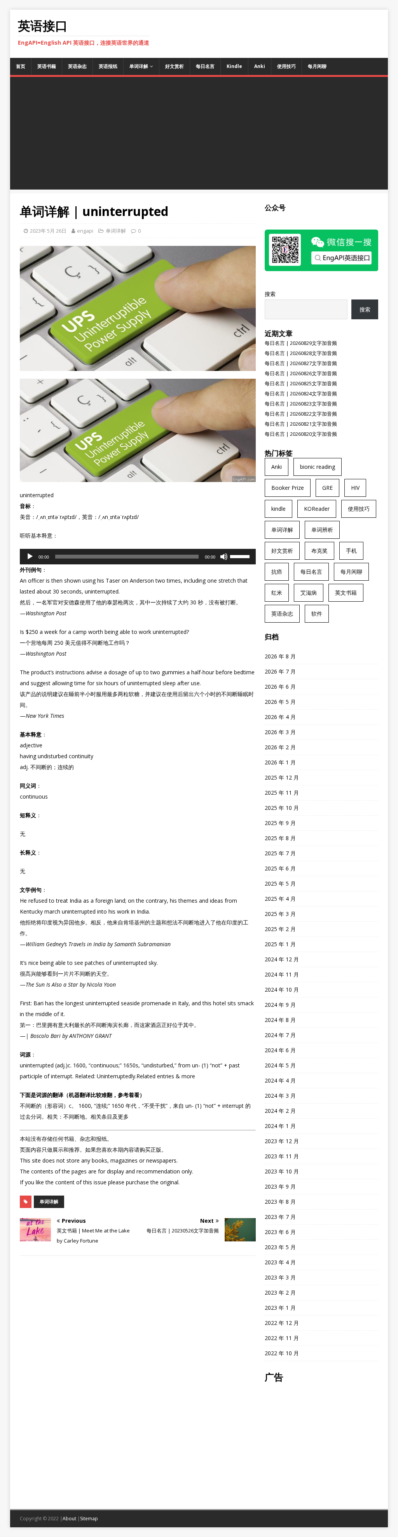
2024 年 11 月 (282, 974)
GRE (327, 487)
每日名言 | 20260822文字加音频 (301, 413)
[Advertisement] (199, 135)
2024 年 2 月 (280, 1110)
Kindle (234, 66)
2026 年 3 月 (280, 732)
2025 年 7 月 (280, 853)
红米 (276, 592)
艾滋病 (308, 592)
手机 (351, 550)
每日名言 (205, 66)
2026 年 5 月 (280, 701)
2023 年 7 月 (280, 1216)
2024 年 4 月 (280, 1080)
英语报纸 (108, 66)
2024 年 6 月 (280, 1050)
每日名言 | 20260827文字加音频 (301, 363)
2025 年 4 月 (280, 898)
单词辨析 (322, 529)
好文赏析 (174, 66)
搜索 (270, 294)
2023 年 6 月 (280, 1232)
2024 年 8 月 (280, 1020)
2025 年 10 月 (282, 807)
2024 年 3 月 (280, 1095)
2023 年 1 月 (280, 1307)
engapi (85, 230)
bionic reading (317, 466)
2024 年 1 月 (280, 1126)
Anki (259, 66)
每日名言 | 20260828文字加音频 (301, 353)
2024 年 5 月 (280, 1065)
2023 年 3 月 (280, 1277)
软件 (316, 613)
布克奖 (319, 550)
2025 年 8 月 (280, 838)
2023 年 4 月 (280, 1262)
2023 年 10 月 (282, 1171)
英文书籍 (346, 592)
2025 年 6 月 (280, 868)
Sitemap (89, 1518)
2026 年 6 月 (280, 686)
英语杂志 (77, 66)
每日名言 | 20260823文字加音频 (301, 403)
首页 (20, 66)
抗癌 (276, 571)
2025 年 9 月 (280, 823)
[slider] (241, 556)
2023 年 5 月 (280, 1247)
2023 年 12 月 (282, 1141)
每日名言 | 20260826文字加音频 (301, 373)
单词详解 (138, 66)
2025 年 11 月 (282, 792)
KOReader (317, 508)
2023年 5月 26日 (48, 230)
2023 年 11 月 (282, 1156)
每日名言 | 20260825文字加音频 (301, 383)
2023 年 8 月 (280, 1201)
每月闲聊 (317, 66)
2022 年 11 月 (282, 1338)
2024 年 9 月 (280, 1004)
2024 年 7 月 (280, 1035)
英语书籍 (46, 66)
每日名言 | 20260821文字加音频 (301, 423)
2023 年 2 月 (280, 1292)
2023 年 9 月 (280, 1186)
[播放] (30, 556)
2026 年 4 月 (280, 717)
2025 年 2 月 (280, 929)
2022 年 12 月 (282, 1322)
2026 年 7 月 (280, 671)
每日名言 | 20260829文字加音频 (301, 342)
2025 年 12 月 (282, 777)
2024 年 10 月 (282, 989)
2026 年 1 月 (280, 762)
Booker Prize (287, 487)
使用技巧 (286, 66)
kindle (278, 508)
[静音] (224, 556)
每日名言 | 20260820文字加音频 (301, 433)
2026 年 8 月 (280, 656)
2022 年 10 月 (282, 1353)
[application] (138, 556)
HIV (355, 487)
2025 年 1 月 (280, 944)
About (69, 1518)
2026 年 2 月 (280, 747)
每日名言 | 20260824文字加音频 (301, 393)
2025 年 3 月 (280, 913)
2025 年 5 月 (280, 883)
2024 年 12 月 (282, 959)
